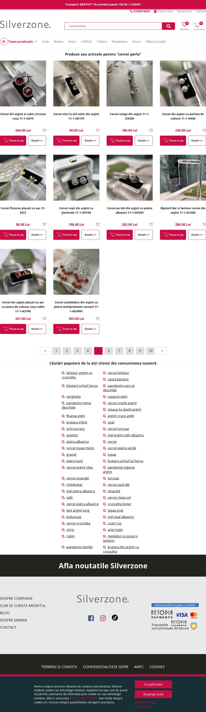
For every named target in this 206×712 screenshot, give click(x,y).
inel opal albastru (121, 517)
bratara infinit (76, 422)
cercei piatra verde (122, 448)
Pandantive (119, 41)
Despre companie (16, 598)
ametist (72, 435)
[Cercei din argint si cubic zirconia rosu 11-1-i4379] (23, 85)
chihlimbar (74, 484)
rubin (70, 536)
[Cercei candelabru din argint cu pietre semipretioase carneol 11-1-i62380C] (76, 273)
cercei (112, 441)
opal (111, 422)
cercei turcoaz (118, 429)
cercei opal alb (119, 484)
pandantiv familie (79, 547)
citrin (70, 530)
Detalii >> (37, 140)
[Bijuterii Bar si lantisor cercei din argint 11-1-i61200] (183, 179)
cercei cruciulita (78, 523)
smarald (114, 491)
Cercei (136, 41)
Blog (5, 612)
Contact (201, 11)
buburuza (73, 517)
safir (69, 497)
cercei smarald (77, 478)
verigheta (73, 396)
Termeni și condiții (59, 666)
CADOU (86, 41)
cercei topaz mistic (80, 448)
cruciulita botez (119, 504)
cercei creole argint (122, 403)
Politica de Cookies (84, 698)
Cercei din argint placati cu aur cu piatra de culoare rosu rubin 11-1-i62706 (23, 306)
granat (71, 454)
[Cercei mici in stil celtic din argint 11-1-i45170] (76, 85)
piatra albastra (77, 441)
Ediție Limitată (156, 41)
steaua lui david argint (124, 409)
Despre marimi (13, 620)
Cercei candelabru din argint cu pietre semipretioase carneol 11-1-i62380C (76, 306)
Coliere (102, 41)
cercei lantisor (118, 373)
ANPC (139, 666)
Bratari (58, 41)
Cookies (157, 666)
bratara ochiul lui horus (125, 461)
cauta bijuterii (118, 379)
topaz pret (115, 510)
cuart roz (114, 523)
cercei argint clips (79, 467)
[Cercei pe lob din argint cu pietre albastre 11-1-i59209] (130, 179)
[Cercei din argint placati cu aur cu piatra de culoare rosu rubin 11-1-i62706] (23, 273)
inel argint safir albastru (126, 435)
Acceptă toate (153, 684)
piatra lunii (74, 461)
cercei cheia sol (119, 497)
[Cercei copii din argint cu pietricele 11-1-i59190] (76, 179)
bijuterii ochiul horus (82, 385)
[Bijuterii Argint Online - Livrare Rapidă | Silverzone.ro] (25, 24)
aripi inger (115, 530)
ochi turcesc (75, 429)
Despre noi (184, 11)
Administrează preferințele (146, 704)
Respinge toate (153, 694)
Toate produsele (20, 41)
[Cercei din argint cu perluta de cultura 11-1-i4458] (183, 85)
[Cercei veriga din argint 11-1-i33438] (130, 85)
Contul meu (165, 11)
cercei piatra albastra (82, 504)
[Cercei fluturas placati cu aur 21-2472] (23, 179)
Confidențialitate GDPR (105, 666)
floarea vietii (75, 416)
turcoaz (113, 478)
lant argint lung (78, 510)
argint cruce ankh (121, 416)
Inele (45, 41)
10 (150, 350)
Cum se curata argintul (23, 605)
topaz (112, 454)
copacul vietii (117, 396)
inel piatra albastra (80, 491)
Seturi (72, 41)
